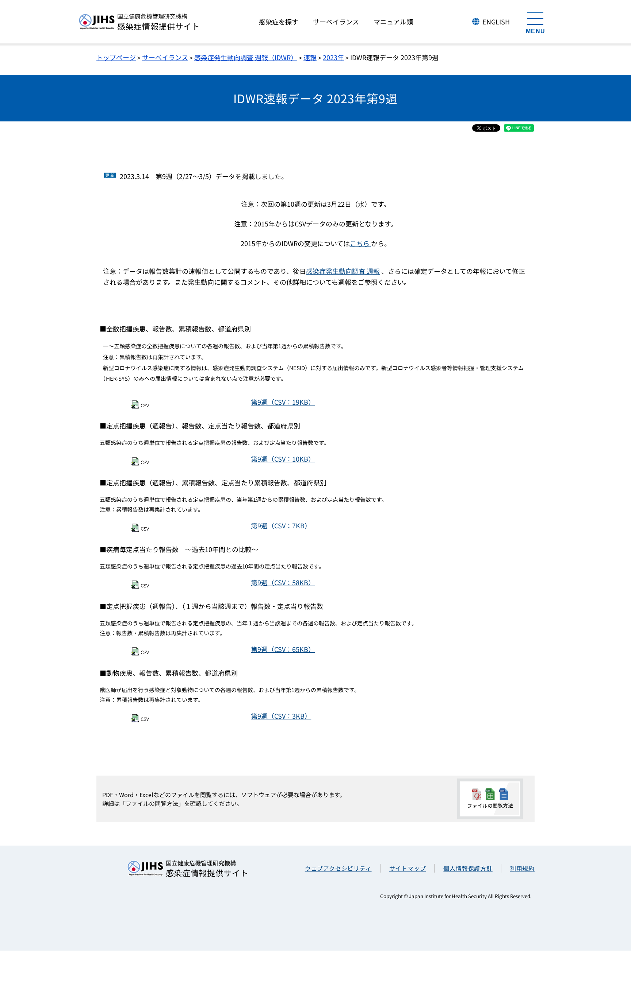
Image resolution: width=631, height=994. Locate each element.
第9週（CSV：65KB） (283, 649)
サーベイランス (165, 57)
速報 (310, 57)
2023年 (333, 57)
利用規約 (522, 868)
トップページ (116, 57)
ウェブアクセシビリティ (338, 868)
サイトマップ (407, 868)
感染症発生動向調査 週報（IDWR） (245, 57)
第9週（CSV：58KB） (283, 582)
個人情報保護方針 (467, 868)
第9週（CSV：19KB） (283, 402)
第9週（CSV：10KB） (283, 458)
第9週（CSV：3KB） (281, 716)
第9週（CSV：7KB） (281, 525)
